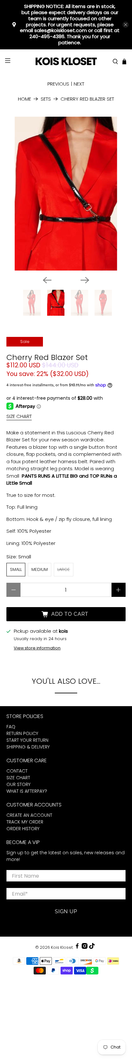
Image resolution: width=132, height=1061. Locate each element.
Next (79, 83)
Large (63, 569)
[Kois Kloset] (66, 61)
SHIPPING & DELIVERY (28, 747)
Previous (58, 83)
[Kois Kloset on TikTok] (92, 947)
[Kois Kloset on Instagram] (84, 947)
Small (16, 569)
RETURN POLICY (22, 733)
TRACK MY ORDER (24, 822)
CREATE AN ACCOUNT (29, 815)
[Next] (85, 280)
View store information (37, 648)
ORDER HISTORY (22, 828)
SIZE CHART (19, 416)
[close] (125, 24)
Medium (39, 569)
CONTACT (17, 771)
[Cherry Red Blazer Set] (65, 194)
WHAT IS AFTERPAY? (26, 791)
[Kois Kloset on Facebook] (77, 947)
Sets (46, 98)
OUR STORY (18, 784)
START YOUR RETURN (27, 740)
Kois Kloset (62, 947)
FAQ (10, 726)
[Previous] (47, 280)
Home (24, 98)
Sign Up (66, 911)
